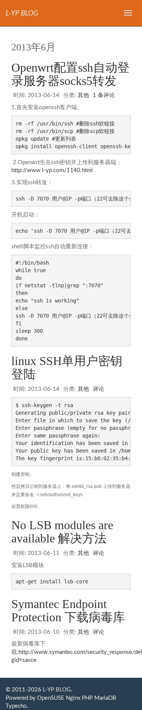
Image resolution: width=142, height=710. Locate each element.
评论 (98, 389)
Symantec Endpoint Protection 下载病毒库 (68, 610)
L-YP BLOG (57, 690)
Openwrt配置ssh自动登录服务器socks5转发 (70, 74)
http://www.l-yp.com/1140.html (52, 170)
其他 (83, 95)
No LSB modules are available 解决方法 (62, 531)
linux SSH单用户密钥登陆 (66, 367)
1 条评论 (104, 95)
